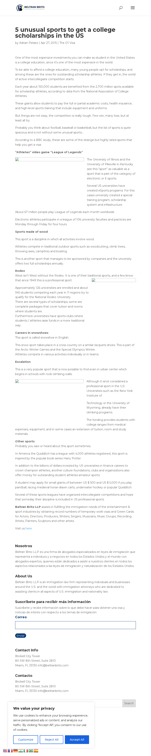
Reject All (51, 739)
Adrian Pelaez (28, 43)
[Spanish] (36, 750)
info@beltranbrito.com (53, 665)
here (29, 528)
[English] (5, 750)
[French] (10, 750)
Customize (25, 739)
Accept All (77, 739)
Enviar (21, 635)
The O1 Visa (67, 43)
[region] (51, 725)
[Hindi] (20, 750)
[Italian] (26, 750)
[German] (15, 750)
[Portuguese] (31, 750)
